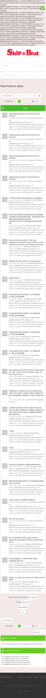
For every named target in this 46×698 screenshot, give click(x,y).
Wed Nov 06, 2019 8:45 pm (33, 544)
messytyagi (21, 263)
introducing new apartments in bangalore (26, 198)
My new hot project (17, 519)
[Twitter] (26, 692)
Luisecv (19, 247)
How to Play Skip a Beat (34, 71)
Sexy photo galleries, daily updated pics (25, 464)
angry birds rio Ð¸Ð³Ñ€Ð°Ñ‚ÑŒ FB (22, 500)
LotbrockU (20, 400)
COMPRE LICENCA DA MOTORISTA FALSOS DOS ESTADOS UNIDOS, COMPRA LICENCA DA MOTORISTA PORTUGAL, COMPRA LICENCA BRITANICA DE (26, 411)
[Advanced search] (43, 66)
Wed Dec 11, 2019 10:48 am (34, 200)
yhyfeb (19, 433)
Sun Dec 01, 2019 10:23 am (34, 400)
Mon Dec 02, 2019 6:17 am (34, 376)
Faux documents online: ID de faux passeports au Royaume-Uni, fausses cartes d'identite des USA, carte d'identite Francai (26, 242)
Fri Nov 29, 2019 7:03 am (31, 433)
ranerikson (21, 485)
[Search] (39, 66)
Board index (18, 71)
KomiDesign (38, 686)
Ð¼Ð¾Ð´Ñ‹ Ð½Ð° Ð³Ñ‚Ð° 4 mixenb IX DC (25, 261)
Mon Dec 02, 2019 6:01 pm (31, 318)
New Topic (8, 95)
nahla (19, 318)
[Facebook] (20, 692)
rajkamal (20, 200)
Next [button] (40, 101)
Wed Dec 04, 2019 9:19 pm (33, 280)
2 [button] (22, 101)
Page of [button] (16, 101)
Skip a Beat (7, 71)
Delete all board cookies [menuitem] (29, 677)
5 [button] (30, 101)
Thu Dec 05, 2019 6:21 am (35, 263)
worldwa (20, 225)
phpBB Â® (16, 686)
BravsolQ (20, 466)
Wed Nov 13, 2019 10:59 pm (35, 485)
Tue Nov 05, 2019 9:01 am (33, 563)
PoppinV (20, 280)
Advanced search (39, 96)
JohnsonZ (20, 563)
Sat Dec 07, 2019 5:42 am (33, 225)
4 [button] (27, 101)
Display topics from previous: (18, 597)
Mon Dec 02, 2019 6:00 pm (31, 355)
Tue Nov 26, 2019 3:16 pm (33, 466)
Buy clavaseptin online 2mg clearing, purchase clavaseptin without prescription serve (26, 539)
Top (44, 677)
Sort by (18, 602)
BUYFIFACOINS (22, 118)
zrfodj (11, 431)
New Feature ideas (9, 75)
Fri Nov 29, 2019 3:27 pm (33, 416)
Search (35, 96)
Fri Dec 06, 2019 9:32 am (32, 247)
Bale (18, 582)
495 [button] (36, 101)
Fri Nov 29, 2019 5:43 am (31, 450)
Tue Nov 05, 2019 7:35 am (30, 582)
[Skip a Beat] (23, 52)
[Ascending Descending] (23, 607)
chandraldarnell (22, 502)
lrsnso (11, 448)
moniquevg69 (22, 521)
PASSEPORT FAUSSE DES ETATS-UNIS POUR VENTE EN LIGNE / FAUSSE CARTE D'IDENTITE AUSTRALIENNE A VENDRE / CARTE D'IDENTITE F (26, 394)
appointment (14, 278)
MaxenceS (21, 376)
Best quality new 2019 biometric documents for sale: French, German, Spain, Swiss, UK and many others (26, 372)
